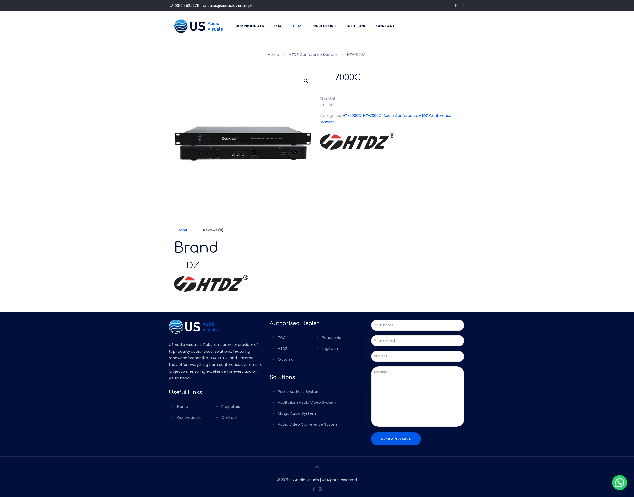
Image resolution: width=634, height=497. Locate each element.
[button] (305, 80)
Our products (189, 417)
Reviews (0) (213, 230)
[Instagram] (462, 5)
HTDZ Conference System (313, 54)
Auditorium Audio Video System (307, 402)
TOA (282, 337)
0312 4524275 (187, 5)
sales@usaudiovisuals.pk (230, 5)
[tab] (182, 230)
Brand (181, 230)
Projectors (230, 406)
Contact (229, 417)
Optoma (286, 359)
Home (273, 54)
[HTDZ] (357, 142)
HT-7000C (352, 115)
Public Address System (299, 391)
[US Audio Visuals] (198, 26)
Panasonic (331, 337)
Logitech (330, 348)
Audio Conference (400, 115)
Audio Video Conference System (308, 424)
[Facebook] (455, 5)
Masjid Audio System (297, 413)
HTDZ (282, 348)
